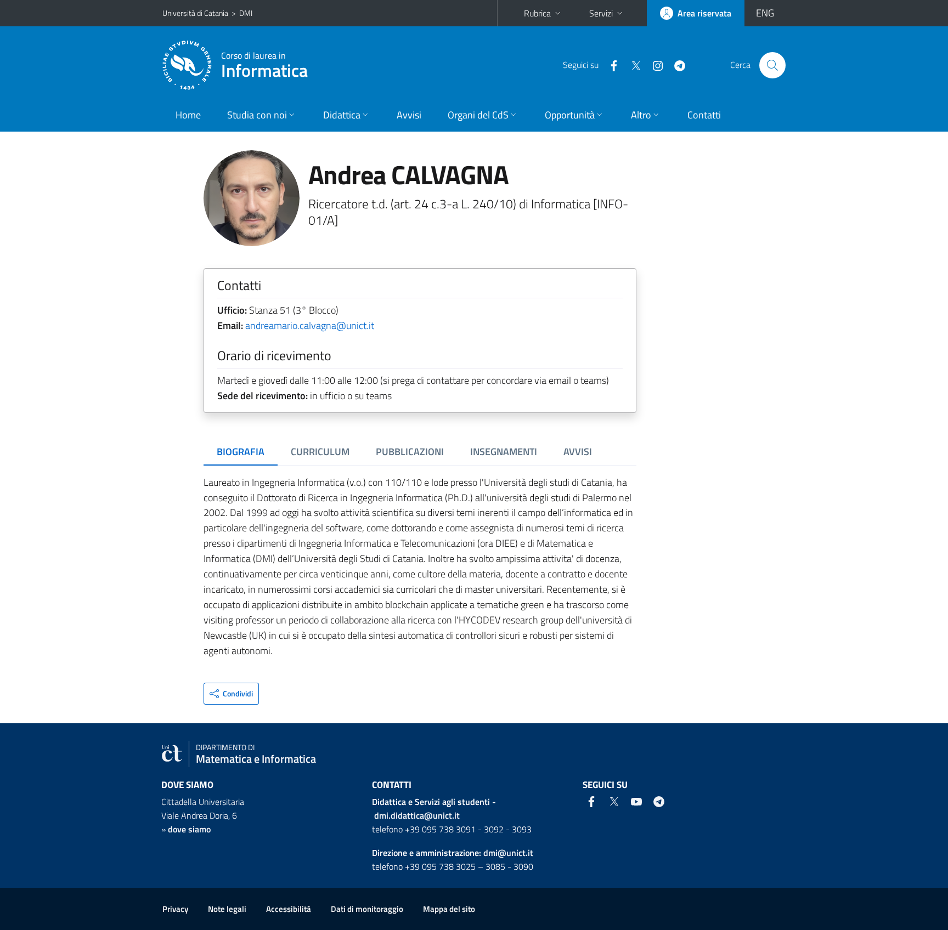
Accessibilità (288, 909)
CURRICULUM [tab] (320, 451)
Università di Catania (195, 13)
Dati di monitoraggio (367, 909)
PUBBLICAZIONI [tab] (410, 451)
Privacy (175, 909)
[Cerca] (772, 65)
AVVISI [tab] (577, 451)
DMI (245, 13)
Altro (641, 114)
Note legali (227, 909)
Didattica (341, 114)
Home (188, 114)
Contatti (704, 114)
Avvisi (409, 114)
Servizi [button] (601, 13)
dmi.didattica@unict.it (417, 815)
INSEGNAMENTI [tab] (503, 451)
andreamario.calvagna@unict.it (309, 325)
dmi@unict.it (508, 852)
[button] (231, 694)
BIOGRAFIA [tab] (240, 451)
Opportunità (570, 114)
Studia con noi (257, 114)
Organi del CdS (478, 114)
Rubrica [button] (537, 13)
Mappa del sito (449, 909)
